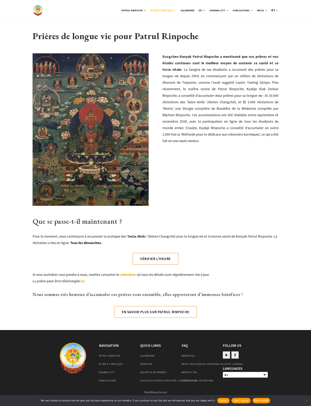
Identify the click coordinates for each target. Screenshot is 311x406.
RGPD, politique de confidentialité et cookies (212, 364)
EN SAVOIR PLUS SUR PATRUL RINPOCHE (155, 312)
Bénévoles (188, 355)
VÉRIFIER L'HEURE (155, 258)
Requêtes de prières (153, 372)
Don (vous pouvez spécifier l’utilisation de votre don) (176, 380)
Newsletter (189, 372)
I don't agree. (241, 400)
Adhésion (146, 364)
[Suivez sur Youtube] (226, 355)
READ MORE (261, 400)
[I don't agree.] (306, 400)
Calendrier (187, 10)
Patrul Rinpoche (132, 10)
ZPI (200, 10)
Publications (241, 10)
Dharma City (217, 10)
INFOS (260, 10)
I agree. (223, 400)
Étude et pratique (161, 10)
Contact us (189, 380)
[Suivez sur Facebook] (235, 355)
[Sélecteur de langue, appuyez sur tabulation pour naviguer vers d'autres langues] (245, 375)
